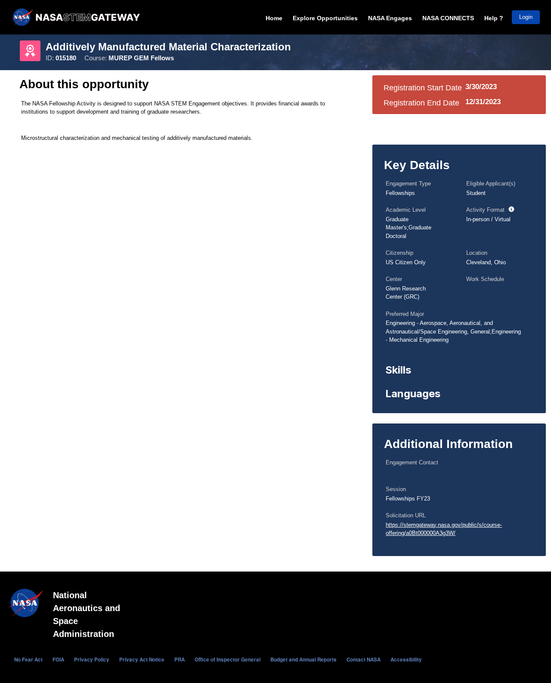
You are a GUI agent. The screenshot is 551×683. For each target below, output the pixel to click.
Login (525, 17)
